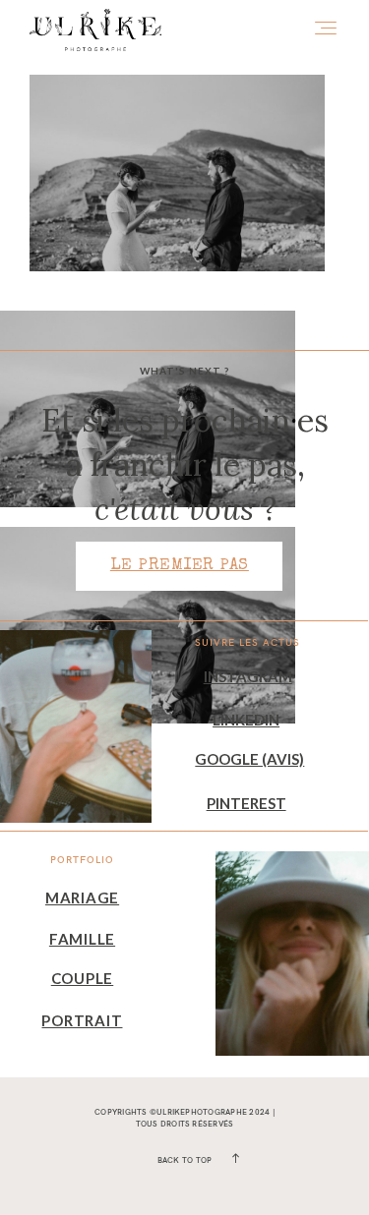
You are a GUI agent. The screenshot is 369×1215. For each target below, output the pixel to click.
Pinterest (246, 803)
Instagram (248, 676)
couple (82, 978)
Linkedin (246, 719)
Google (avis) (249, 759)
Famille (82, 939)
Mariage (82, 897)
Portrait (81, 1020)
